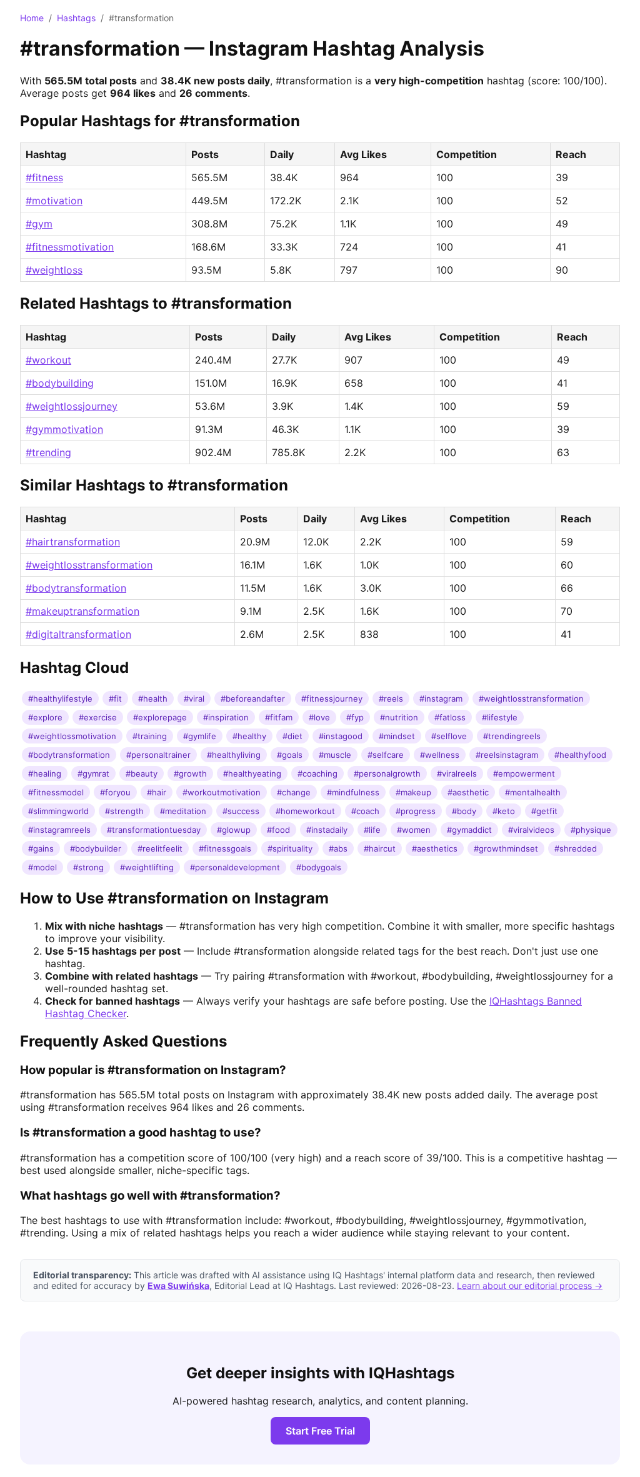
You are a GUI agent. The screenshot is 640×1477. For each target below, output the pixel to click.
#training (149, 736)
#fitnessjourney (331, 699)
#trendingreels (512, 736)
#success (240, 811)
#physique (591, 830)
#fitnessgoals (225, 848)
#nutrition (399, 717)
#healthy (249, 736)
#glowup (234, 830)
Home (32, 17)
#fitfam (278, 717)
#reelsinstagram (507, 755)
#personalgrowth (387, 773)
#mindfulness (353, 792)
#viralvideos (531, 830)
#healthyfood (580, 755)
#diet (292, 736)
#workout (48, 360)
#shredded (575, 848)
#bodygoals (318, 867)
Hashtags (76, 17)
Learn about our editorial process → (529, 1285)
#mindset (397, 736)
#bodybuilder (95, 848)
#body (464, 811)
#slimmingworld (58, 811)
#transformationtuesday (154, 830)
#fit (115, 699)
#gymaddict (469, 830)
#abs (338, 848)
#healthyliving (234, 755)
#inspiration (226, 717)
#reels (391, 699)
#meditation (183, 811)
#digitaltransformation (78, 634)
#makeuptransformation (82, 611)
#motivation (54, 200)
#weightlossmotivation (72, 736)
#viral (194, 699)
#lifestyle (500, 717)
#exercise (98, 717)
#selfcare (386, 755)
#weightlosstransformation (89, 565)
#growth (190, 773)
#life (372, 830)
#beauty (142, 773)
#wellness (439, 755)
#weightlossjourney (72, 406)
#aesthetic (468, 792)
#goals (289, 755)
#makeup (413, 792)
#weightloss (54, 270)
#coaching (318, 773)
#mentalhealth (533, 792)
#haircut (380, 848)
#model (42, 867)
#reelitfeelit (160, 848)
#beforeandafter (253, 699)
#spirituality (290, 848)
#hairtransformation (73, 541)
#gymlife (199, 736)
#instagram (440, 699)
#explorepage (160, 717)
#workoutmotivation (221, 792)
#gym (39, 223)
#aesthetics (435, 848)
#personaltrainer (158, 755)
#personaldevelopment (235, 867)
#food (278, 830)
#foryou (115, 792)
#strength (124, 811)
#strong (88, 867)
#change (294, 792)
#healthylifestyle (60, 699)
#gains (41, 848)
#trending (48, 452)
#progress (416, 811)
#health (153, 699)
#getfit (544, 811)
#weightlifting (147, 867)
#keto (503, 811)
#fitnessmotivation (70, 247)
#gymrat (93, 773)
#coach (365, 811)
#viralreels (457, 773)
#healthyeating (252, 773)
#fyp (355, 717)
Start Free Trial (320, 1431)
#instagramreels (59, 830)
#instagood (340, 736)
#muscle (335, 755)
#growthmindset (506, 848)
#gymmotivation (64, 429)
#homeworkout (305, 811)
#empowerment (524, 773)
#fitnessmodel (56, 792)
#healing (44, 773)
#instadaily (327, 830)
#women (414, 830)
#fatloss (450, 717)
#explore (45, 717)
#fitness (44, 177)
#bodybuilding (60, 383)
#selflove (449, 736)
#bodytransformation (76, 588)
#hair (156, 792)
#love (319, 717)
